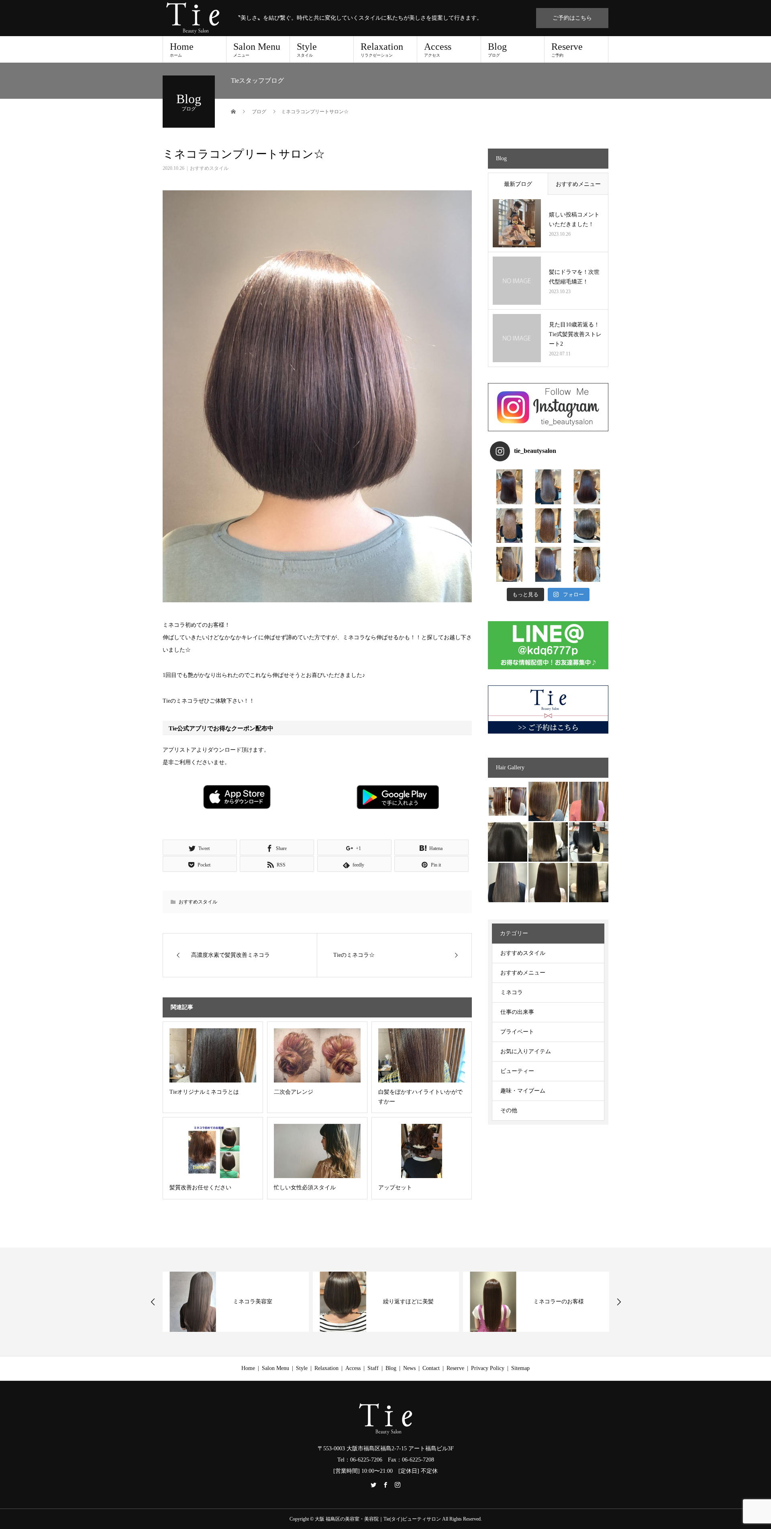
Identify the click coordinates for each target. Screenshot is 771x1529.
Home (182, 49)
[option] (257, 1302)
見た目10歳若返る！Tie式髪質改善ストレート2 (575, 334)
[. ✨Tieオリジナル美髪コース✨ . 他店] (548, 486)
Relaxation (382, 49)
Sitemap (520, 1368)
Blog (497, 49)
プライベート (517, 1032)
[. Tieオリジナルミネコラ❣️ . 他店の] (548, 564)
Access (437, 49)
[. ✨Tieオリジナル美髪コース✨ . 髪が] (548, 525)
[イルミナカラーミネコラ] (548, 842)
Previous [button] (153, 1302)
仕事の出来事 (517, 1012)
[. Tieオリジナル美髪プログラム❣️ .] (509, 486)
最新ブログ (518, 184)
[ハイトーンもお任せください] (548, 801)
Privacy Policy (487, 1368)
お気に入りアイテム (525, 1051)
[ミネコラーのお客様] (548, 882)
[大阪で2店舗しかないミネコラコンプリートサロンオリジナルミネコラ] (507, 801)
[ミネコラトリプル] (507, 842)
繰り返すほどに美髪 (279, 1302)
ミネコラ (511, 992)
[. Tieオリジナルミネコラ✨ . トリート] (586, 564)
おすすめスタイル (209, 168)
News (409, 1368)
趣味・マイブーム (522, 1091)
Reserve (567, 49)
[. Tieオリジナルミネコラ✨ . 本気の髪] (509, 525)
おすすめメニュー (578, 184)
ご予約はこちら (572, 18)
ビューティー (517, 1071)
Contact (431, 1368)
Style (307, 49)
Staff (373, 1368)
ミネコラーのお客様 (429, 1302)
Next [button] (619, 1302)
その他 (508, 1110)
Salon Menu (256, 49)
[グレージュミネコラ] (588, 882)
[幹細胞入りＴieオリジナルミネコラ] (588, 801)
